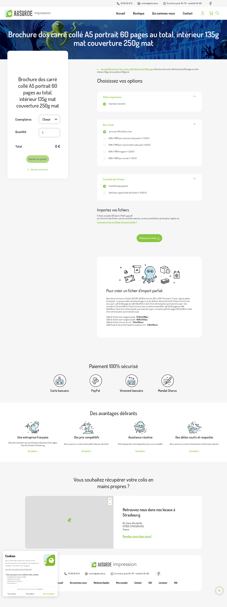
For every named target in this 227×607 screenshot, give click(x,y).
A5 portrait (139, 69)
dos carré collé (126, 69)
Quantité (20, 132)
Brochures (113, 69)
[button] (69, 520)
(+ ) (129, 138)
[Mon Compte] (202, 13)
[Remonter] (219, 590)
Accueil (104, 69)
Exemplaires (23, 119)
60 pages (149, 69)
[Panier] (211, 13)
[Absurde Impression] (29, 13)
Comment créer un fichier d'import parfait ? (117, 222)
